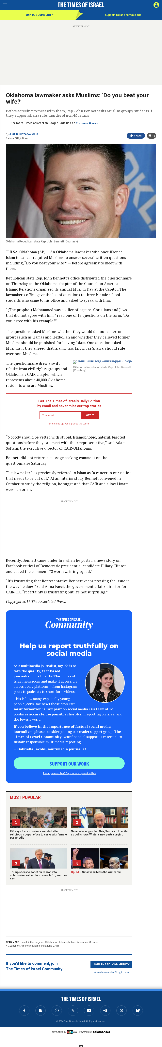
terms (86, 423)
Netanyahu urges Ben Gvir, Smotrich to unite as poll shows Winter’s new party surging (99, 833)
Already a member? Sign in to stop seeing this (69, 773)
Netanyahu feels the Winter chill (96, 872)
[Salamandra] (101, 1032)
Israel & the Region (31, 942)
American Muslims (87, 942)
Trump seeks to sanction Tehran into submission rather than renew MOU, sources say (38, 875)
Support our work (69, 764)
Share (138, 135)
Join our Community (39, 14)
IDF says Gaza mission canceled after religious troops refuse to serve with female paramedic (38, 834)
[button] (156, 5)
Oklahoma (51, 942)
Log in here (122, 972)
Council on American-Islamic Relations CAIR (33, 945)
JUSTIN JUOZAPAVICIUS (23, 134)
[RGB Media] (72, 1032)
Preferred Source (87, 123)
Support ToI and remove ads (123, 14)
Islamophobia (66, 942)
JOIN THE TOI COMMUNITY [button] (111, 964)
